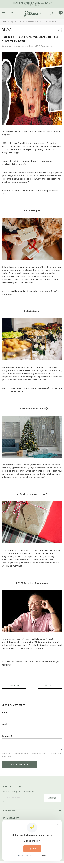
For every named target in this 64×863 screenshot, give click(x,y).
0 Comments (45, 46)
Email (4, 724)
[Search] (12, 14)
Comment (7, 736)
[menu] (3, 14)
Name (4, 712)
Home (4, 21)
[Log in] (51, 13)
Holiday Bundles (22, 291)
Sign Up (52, 798)
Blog (12, 21)
